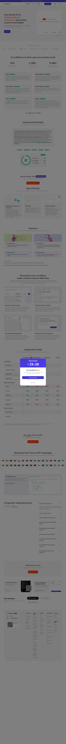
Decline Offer (33, 382)
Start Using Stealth (33, 377)
